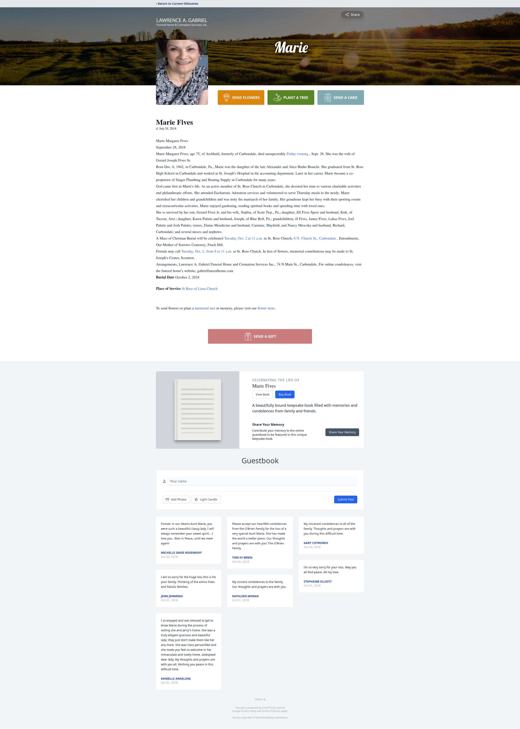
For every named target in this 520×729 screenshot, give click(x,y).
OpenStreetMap (264, 717)
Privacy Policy (248, 711)
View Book (262, 394)
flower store (266, 307)
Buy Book (285, 394)
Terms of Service (271, 711)
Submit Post (346, 499)
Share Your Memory (342, 432)
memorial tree (205, 307)
